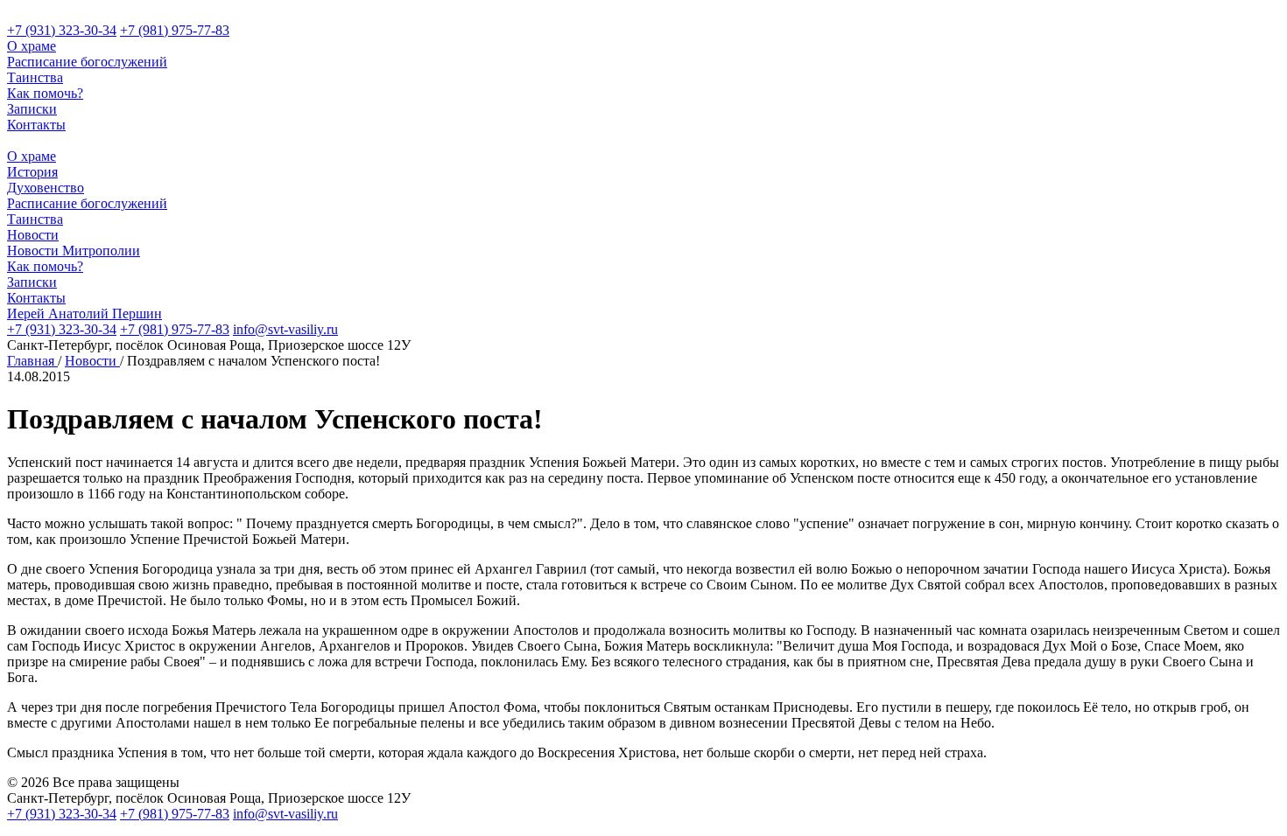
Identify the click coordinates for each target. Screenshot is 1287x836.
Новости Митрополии (73, 250)
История (32, 171)
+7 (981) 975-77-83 (174, 30)
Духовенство (45, 187)
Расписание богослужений (87, 61)
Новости (33, 234)
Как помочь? (45, 93)
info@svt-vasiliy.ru (285, 329)
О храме (31, 45)
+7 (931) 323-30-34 (61, 30)
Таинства (35, 77)
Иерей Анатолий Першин (84, 313)
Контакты (36, 124)
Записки (32, 108)
